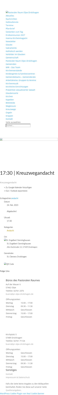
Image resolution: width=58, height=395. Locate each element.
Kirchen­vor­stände (14, 70)
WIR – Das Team (13, 67)
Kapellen (10, 99)
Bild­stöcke (10, 102)
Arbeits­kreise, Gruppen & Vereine (21, 80)
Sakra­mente (11, 48)
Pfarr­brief (10, 28)
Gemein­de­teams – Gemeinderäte (21, 77)
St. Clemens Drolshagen (17, 257)
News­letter (11, 41)
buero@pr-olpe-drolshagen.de (19, 294)
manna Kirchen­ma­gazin (16, 38)
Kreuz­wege (11, 109)
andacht (14, 198)
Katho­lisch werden (14, 51)
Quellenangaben (13, 390)
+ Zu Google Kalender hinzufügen (18, 188)
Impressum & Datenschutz (18, 377)
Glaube (9, 44)
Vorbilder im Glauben (15, 54)
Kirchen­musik (12, 83)
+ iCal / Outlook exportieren (15, 191)
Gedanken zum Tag (14, 32)
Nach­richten (11, 19)
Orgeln (9, 112)
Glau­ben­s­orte (12, 93)
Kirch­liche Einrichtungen (17, 86)
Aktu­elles (10, 15)
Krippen (9, 115)
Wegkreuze (11, 106)
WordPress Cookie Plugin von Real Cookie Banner (22, 393)
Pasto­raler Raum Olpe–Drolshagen (21, 61)
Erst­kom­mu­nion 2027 (15, 35)
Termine (9, 25)
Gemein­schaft (12, 57)
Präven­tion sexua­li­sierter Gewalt (20, 90)
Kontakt (9, 119)
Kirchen (9, 96)
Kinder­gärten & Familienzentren (20, 73)
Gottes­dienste (12, 22)
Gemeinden (11, 64)
